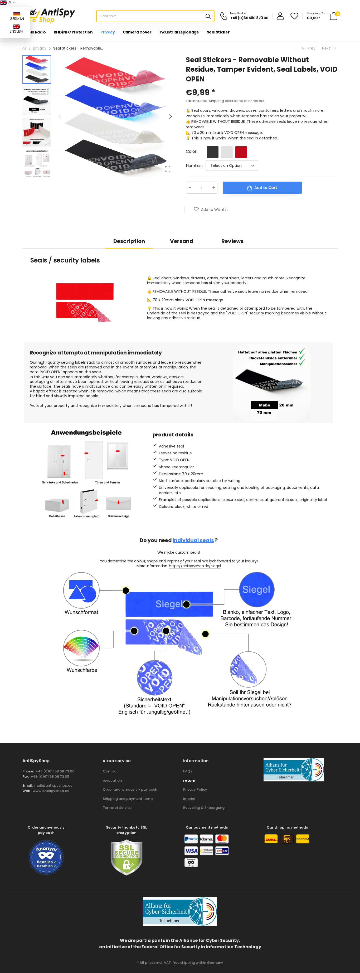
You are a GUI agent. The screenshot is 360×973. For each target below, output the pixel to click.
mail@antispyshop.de (53, 785)
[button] (170, 116)
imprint (189, 798)
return (189, 780)
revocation (112, 780)
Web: (26, 790)
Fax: (25, 776)
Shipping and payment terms (128, 798)
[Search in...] (208, 16)
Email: (27, 785)
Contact (110, 771)
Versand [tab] (181, 241)
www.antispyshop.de (51, 790)
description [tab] (129, 241)
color (191, 151)
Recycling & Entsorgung (204, 807)
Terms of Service (117, 807)
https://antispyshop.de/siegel (195, 565)
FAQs (187, 771)
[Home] (24, 48)
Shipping (216, 100)
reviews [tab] (232, 241)
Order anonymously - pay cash (130, 789)
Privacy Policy (195, 789)
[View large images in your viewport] (167, 169)
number (194, 166)
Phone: (28, 771)
